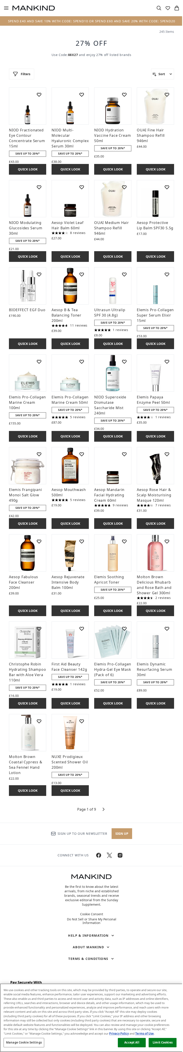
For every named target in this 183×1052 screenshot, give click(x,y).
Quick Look (27, 169)
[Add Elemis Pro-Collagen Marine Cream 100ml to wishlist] (39, 361)
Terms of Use (144, 1033)
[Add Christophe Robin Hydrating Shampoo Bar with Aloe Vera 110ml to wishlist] (39, 628)
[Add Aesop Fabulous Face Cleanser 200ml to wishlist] (39, 541)
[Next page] (103, 809)
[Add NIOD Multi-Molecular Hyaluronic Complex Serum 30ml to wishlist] (81, 94)
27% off (92, 43)
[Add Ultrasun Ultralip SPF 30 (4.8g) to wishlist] (124, 274)
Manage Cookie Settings (24, 1042)
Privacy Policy (119, 1033)
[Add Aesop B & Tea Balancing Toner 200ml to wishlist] (81, 274)
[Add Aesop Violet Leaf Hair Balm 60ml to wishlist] (81, 187)
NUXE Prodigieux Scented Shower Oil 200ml (70, 762)
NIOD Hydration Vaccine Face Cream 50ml (112, 135)
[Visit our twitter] (109, 855)
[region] (91, 1018)
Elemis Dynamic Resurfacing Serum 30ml (154, 669)
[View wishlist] (168, 8)
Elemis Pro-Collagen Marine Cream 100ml (27, 402)
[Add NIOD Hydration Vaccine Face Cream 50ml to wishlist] (124, 94)
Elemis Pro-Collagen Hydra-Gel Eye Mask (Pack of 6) (112, 669)
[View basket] (176, 8)
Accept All (131, 1042)
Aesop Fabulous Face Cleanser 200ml (23, 582)
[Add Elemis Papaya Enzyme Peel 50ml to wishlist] (167, 361)
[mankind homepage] (33, 8)
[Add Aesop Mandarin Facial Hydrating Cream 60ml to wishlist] (124, 454)
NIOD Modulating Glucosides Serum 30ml (25, 228)
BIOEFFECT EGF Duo (27, 309)
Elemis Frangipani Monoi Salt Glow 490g (25, 495)
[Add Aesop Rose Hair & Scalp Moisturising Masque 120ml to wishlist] (167, 454)
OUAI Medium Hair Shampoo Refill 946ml (111, 228)
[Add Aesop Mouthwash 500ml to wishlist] (81, 454)
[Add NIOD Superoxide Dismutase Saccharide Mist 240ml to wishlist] (124, 361)
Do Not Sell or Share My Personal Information (91, 921)
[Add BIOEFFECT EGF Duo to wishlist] (39, 274)
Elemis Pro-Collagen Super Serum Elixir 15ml (155, 315)
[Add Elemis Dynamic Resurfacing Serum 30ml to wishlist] (167, 628)
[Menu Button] (4, 8)
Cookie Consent (91, 914)
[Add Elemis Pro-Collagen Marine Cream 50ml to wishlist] (81, 361)
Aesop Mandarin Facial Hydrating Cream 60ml (109, 495)
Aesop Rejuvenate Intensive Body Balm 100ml (68, 582)
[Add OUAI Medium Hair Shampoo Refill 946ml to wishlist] (124, 187)
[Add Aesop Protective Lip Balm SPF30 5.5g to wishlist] (167, 187)
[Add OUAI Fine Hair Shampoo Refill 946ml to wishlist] (167, 94)
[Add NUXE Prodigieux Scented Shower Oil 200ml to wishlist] (81, 721)
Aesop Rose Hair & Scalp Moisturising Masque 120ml (154, 495)
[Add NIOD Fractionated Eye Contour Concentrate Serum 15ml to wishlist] (39, 94)
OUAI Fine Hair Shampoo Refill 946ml (151, 135)
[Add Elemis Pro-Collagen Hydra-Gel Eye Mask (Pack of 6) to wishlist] (124, 628)
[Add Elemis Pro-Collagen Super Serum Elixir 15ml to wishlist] (167, 274)
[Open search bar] (159, 8)
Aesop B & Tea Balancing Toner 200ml (66, 315)
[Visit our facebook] (98, 855)
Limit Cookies (163, 1042)
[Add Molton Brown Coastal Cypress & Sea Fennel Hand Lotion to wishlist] (39, 721)
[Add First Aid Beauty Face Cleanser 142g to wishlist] (81, 628)
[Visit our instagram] (120, 855)
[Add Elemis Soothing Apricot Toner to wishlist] (124, 541)
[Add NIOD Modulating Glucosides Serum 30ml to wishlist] (39, 187)
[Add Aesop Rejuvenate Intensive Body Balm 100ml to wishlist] (81, 541)
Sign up (121, 833)
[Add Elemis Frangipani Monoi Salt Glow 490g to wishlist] (39, 454)
